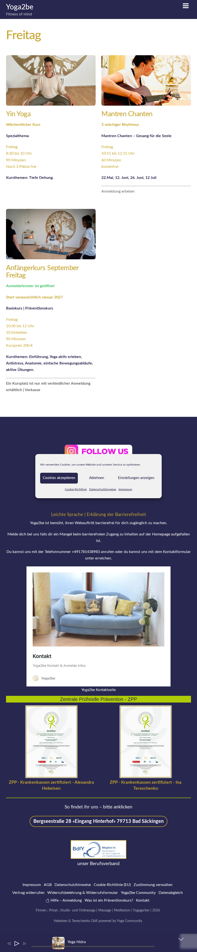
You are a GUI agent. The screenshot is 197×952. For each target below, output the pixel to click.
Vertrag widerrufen (28, 893)
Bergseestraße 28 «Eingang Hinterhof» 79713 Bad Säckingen (98, 821)
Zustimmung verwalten (153, 885)
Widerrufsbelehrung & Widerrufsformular (82, 893)
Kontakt (142, 900)
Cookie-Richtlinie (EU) (112, 885)
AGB (48, 885)
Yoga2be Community (138, 893)
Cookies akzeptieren (59, 478)
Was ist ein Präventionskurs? (109, 900)
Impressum (125, 489)
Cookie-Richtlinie (76, 489)
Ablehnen (96, 478)
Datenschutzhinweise (102, 489)
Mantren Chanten (126, 114)
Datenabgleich (171, 893)
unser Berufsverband (98, 863)
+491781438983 (86, 552)
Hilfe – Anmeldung (65, 900)
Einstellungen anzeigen (136, 478)
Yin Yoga (18, 114)
